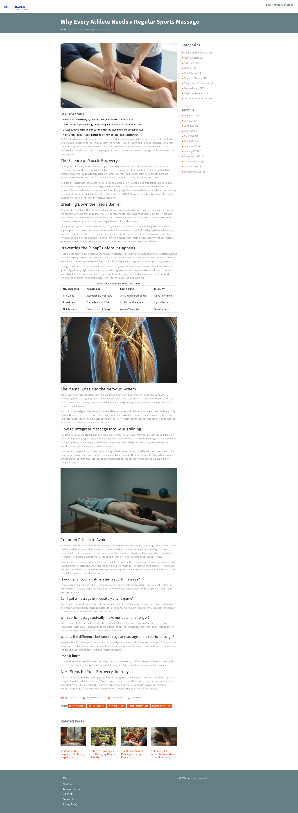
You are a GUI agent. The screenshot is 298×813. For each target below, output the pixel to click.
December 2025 (194, 156)
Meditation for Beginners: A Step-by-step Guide (73, 754)
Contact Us (69, 799)
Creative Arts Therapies (199, 83)
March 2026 (191, 141)
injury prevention (116, 705)
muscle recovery (96, 705)
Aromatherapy (194, 88)
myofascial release (161, 705)
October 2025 (193, 166)
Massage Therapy (195, 78)
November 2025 (194, 161)
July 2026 (190, 120)
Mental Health (194, 57)
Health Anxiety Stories (278, 4)
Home (63, 29)
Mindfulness (192, 73)
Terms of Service (71, 789)
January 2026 (192, 151)
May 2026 (190, 130)
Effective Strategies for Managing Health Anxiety (103, 754)
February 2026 (193, 146)
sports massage (76, 705)
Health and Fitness (196, 93)
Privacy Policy (70, 804)
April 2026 (191, 135)
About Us (67, 783)
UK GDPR (68, 794)
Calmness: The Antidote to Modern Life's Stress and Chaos (162, 754)
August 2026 (192, 115)
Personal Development (198, 98)
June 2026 (191, 125)
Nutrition (191, 62)
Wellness (191, 67)
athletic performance (138, 705)
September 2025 (194, 171)
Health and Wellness (198, 52)
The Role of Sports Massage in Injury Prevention (132, 754)
